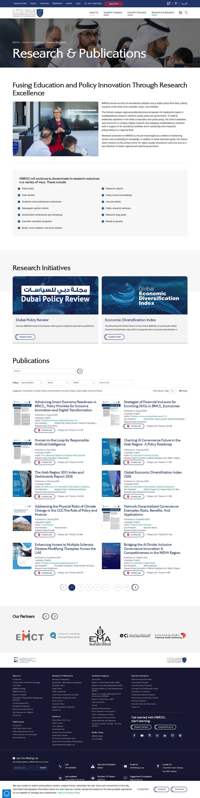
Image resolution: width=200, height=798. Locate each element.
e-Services (44, 4)
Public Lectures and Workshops (25, 735)
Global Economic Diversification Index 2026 (153, 474)
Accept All (162, 789)
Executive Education (137, 13)
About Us (94, 13)
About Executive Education (141, 679)
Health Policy (57, 689)
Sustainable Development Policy (64, 698)
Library (33, 4)
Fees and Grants (98, 702)
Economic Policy (58, 704)
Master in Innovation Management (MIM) (107, 686)
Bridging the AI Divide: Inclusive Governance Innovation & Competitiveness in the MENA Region (152, 549)
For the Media (97, 739)
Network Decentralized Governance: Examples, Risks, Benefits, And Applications (151, 510)
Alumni (69, 4)
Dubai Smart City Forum (61, 720)
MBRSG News (97, 736)
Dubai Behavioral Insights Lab (63, 745)
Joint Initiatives (57, 726)
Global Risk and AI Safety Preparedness (67, 742)
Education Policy (58, 686)
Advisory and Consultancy (62, 732)
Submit (43, 768)
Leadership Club (58, 729)
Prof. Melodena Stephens (52, 456)
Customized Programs (139, 683)
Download (47, 430)
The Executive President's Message (26, 683)
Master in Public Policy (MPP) (103, 699)
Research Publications (60, 679)
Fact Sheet (17, 686)
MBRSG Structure (19, 692)
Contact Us (17, 715)
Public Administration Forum (23, 732)
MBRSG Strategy (19, 689)
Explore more (26, 337)
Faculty (94, 705)
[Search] (186, 13)
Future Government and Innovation (65, 695)
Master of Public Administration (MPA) (106, 683)
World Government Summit (23, 709)
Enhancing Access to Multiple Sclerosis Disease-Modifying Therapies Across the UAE (65, 549)
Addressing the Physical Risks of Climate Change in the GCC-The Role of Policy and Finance (66, 510)
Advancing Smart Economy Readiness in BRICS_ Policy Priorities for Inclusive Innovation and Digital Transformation (65, 406)
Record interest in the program (103, 711)
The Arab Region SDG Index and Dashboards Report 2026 (59, 474)
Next (52, 614)
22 (118, 587)
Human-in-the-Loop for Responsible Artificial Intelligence (62, 442)
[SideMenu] (180, 13)
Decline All (179, 789)
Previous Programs (138, 701)
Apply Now (113, 4)
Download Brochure (165, 727)
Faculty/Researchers (21, 703)
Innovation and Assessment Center (144, 689)
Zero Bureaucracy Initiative (23, 712)
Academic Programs (113, 13)
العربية (184, 3)
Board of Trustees (19, 695)
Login (78, 4)
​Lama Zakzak (47, 525)
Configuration (143, 789)
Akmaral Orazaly (151, 456)
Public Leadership (59, 692)
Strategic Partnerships (21, 706)
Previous (43, 614)
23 (126, 587)
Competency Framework (140, 692)
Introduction (17, 679)
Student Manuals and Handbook (104, 721)
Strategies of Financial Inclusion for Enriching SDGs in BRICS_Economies (152, 404)
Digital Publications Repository (63, 707)
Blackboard (57, 4)
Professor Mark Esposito (75, 456)
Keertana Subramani (165, 487)
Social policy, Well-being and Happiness (67, 683)
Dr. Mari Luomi (48, 487)
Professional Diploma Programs (143, 695)
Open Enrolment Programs (141, 686)
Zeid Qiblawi (74, 487)
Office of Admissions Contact (103, 715)
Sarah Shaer (150, 563)
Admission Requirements (101, 709)
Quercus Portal (20, 4)
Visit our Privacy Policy (69, 793)
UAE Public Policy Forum (22, 728)
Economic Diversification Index (64, 738)
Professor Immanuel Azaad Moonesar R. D (60, 421)
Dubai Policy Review (60, 736)
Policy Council (57, 701)
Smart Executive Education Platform (145, 698)
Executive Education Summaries (143, 704)
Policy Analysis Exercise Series (103, 718)
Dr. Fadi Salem (137, 456)
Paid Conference (19, 738)
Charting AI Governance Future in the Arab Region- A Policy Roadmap (152, 442)
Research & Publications (163, 13)
